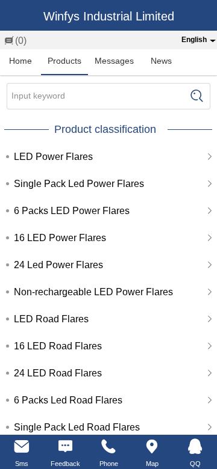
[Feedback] (65, 447)
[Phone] (108, 447)
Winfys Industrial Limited (108, 16)
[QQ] (195, 447)
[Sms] (21, 447)
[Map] (152, 447)
